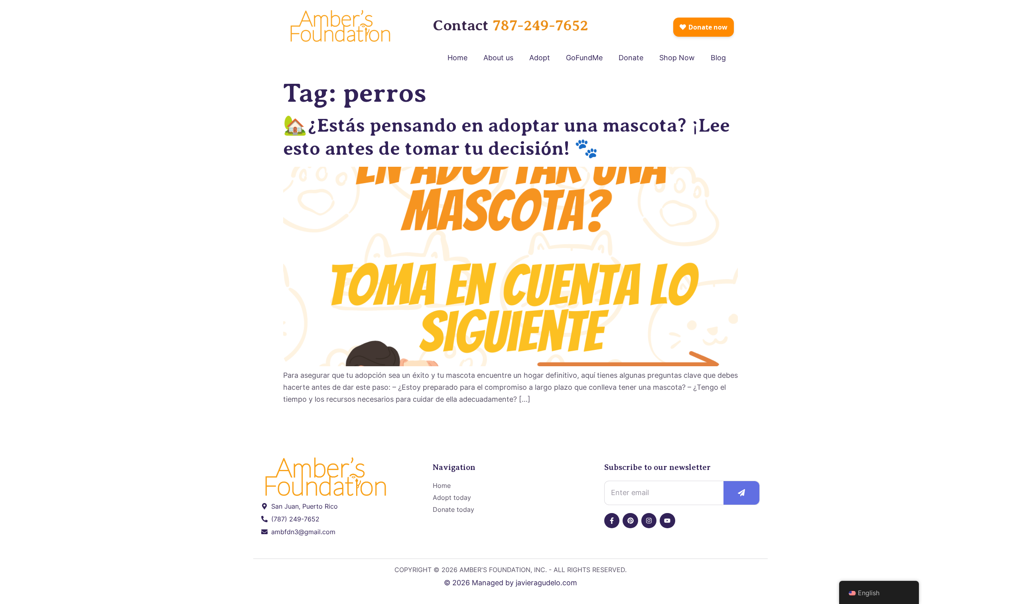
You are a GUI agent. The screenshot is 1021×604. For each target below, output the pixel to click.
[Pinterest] (630, 520)
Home (457, 57)
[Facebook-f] (611, 520)
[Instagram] (648, 520)
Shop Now (677, 57)
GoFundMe (584, 57)
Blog (718, 57)
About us (498, 57)
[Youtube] (667, 520)
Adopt (539, 57)
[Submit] (741, 493)
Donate (631, 57)
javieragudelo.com (546, 582)
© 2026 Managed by (480, 582)
